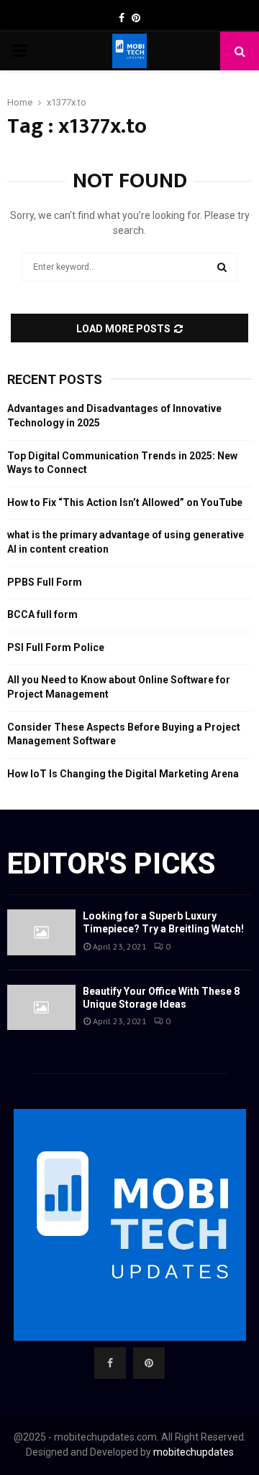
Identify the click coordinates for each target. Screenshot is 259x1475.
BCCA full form (42, 614)
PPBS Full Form (44, 582)
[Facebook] (110, 1363)
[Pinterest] (149, 1363)
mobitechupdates (193, 1452)
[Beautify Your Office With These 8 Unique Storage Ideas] (41, 1007)
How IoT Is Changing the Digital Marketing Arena (123, 773)
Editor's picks (111, 864)
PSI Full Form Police (55, 647)
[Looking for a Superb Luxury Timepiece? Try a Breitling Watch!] (41, 932)
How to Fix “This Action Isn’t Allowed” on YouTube (124, 502)
